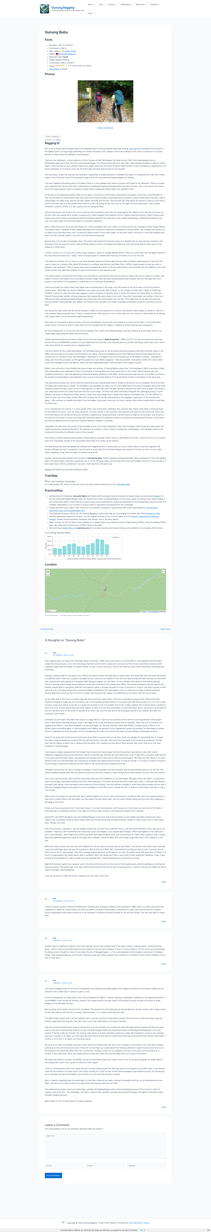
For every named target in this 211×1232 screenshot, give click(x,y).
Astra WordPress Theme (139, 1223)
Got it (142, 1230)
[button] (94, 4)
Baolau (157, 496)
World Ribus (54, 69)
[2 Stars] (59, 65)
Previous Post (46, 629)
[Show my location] (163, 572)
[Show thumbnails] (105, 128)
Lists (101, 4)
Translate (58, 139)
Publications (126, 4)
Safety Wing (68, 528)
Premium (154, 4)
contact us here (153, 513)
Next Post (166, 629)
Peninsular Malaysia (67, 54)
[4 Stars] (64, 65)
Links (90, 13)
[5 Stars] (66, 65)
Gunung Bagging (62, 7)
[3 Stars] (61, 65)
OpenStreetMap (153, 611)
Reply (164, 882)
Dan (54, 653)
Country (111, 4)
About (90, 4)
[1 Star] (56, 65)
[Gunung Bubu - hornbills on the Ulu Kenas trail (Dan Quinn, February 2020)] (105, 81)
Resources (140, 4)
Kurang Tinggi (70, 51)
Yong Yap (133, 149)
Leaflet (144, 611)
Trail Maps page (123, 484)
